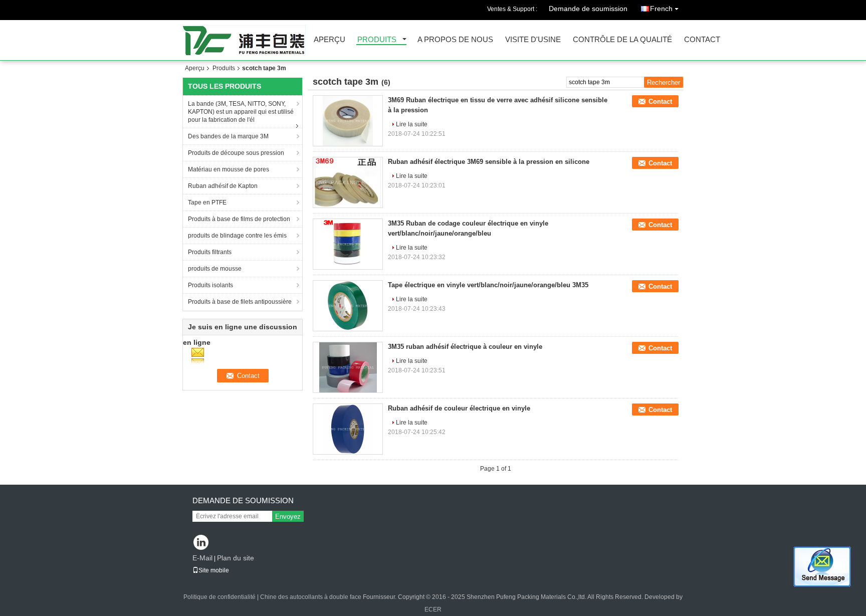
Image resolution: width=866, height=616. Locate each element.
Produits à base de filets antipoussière (240, 301)
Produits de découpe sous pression (236, 152)
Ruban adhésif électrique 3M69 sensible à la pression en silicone (488, 161)
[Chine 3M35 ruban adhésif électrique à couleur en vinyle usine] (348, 367)
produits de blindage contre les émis (237, 235)
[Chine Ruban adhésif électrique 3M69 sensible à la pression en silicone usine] (348, 182)
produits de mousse (215, 268)
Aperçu (329, 40)
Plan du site (235, 558)
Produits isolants (210, 285)
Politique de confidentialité (219, 596)
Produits (376, 40)
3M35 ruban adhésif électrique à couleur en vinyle (465, 346)
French (661, 9)
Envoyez (288, 516)
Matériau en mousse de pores (228, 169)
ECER (433, 609)
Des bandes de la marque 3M (228, 136)
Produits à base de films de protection (239, 219)
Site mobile (213, 570)
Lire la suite (411, 124)
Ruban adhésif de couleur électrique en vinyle (459, 408)
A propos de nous (455, 40)
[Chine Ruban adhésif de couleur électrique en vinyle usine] (348, 429)
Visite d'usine (533, 40)
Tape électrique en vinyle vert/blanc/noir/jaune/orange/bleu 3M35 (488, 285)
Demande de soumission (588, 9)
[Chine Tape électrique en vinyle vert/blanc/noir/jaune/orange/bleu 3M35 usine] (348, 305)
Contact (702, 40)
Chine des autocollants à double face (310, 596)
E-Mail (202, 558)
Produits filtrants (210, 252)
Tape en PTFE (207, 202)
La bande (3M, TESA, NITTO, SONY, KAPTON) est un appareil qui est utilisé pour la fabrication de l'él (241, 111)
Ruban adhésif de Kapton (223, 185)
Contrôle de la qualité (622, 40)
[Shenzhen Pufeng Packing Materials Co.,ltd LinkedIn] (201, 543)
